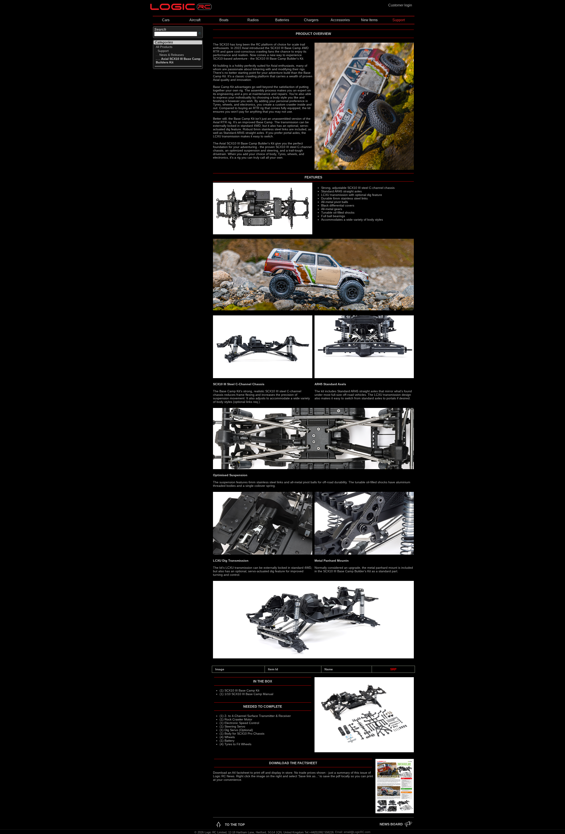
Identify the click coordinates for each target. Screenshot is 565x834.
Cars (166, 20)
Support (398, 20)
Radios (253, 20)
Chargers (311, 20)
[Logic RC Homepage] (181, 9)
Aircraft (194, 20)
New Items (369, 20)
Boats (223, 20)
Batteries (282, 20)
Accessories (340, 20)
